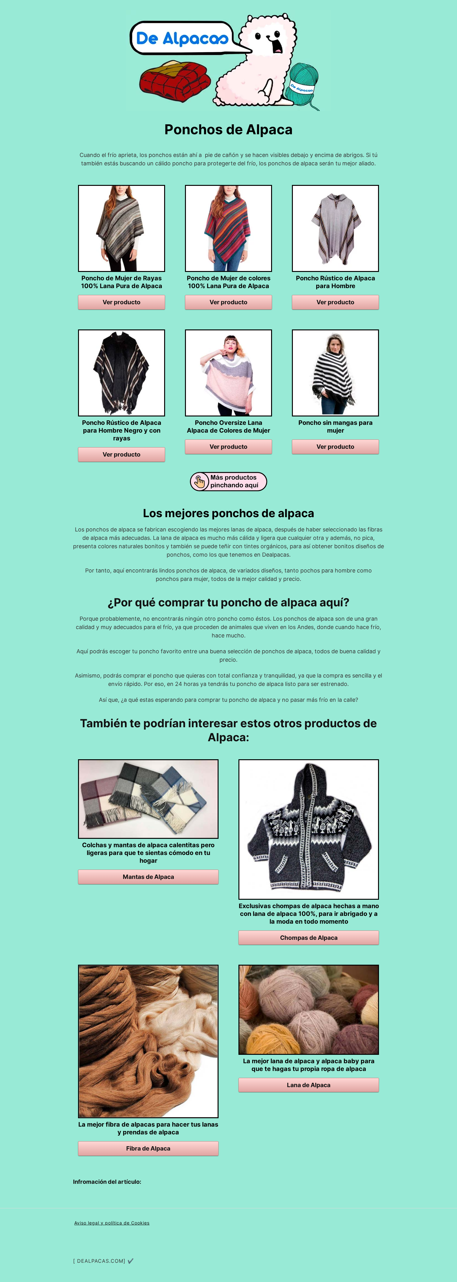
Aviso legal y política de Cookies (112, 1222)
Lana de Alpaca (308, 1085)
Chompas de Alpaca (309, 937)
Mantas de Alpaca (148, 876)
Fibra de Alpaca (148, 1148)
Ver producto (122, 302)
